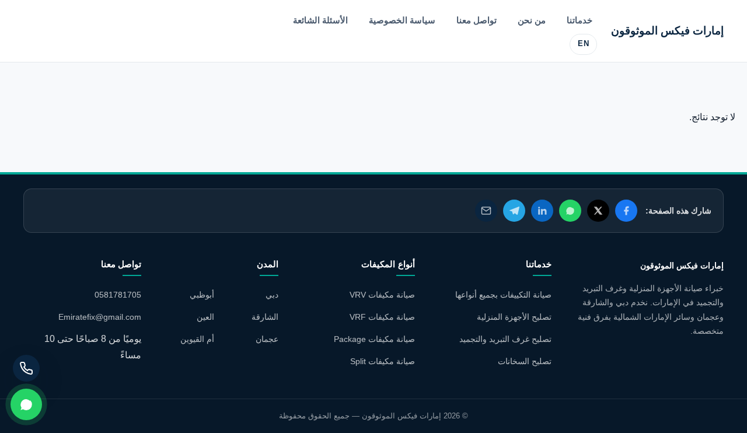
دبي (272, 294)
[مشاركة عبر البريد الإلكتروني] (486, 211)
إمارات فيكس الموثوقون (667, 31)
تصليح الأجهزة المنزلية (514, 317)
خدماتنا (579, 20)
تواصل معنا (476, 20)
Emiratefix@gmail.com (99, 317)
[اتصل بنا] (26, 368)
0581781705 (118, 294)
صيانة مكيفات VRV (382, 294)
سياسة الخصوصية (402, 20)
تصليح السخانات (524, 361)
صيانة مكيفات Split (382, 361)
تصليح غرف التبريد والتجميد (505, 339)
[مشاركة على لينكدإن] (542, 211)
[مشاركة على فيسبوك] (626, 211)
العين (205, 317)
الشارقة (265, 317)
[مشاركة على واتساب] (570, 211)
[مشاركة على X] (598, 211)
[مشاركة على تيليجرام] (514, 211)
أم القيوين (197, 339)
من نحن (532, 20)
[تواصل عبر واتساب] (26, 404)
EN (583, 44)
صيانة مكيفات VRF (382, 317)
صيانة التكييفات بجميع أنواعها (503, 294)
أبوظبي (202, 294)
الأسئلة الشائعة (320, 20)
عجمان (267, 339)
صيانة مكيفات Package (374, 339)
